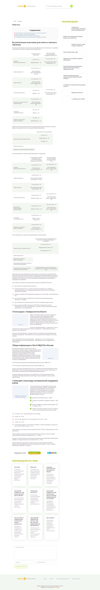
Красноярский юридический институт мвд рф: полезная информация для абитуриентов (35, 521)
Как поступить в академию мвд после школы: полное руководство (18, 521)
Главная (45, 578)
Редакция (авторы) (76, 578)
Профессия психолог (77, 92)
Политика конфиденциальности (62, 578)
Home (15, 21)
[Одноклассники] (52, 453)
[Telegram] (54, 453)
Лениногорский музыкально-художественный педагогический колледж (72, 77)
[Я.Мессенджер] (48, 453)
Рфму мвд (50, 358)
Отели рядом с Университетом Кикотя (25, 34)
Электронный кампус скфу (70, 52)
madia (21, 6)
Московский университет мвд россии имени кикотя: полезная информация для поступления (51, 494)
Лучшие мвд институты (33, 491)
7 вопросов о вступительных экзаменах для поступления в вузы (78, 29)
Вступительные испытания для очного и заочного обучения (31, 33)
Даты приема (50, 517)
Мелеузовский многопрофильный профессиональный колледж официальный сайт (72, 68)
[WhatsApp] (55, 453)
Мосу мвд (20, 324)
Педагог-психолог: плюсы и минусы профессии (78, 45)
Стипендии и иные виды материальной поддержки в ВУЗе (31, 37)
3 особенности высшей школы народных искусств (74, 85)
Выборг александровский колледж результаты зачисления (73, 37)
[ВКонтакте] (50, 453)
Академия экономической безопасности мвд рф (20, 396)
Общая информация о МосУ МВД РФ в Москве (28, 35)
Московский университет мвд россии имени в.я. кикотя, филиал (19, 493)
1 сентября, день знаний (78, 99)
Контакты (51, 578)
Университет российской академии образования (73, 59)
